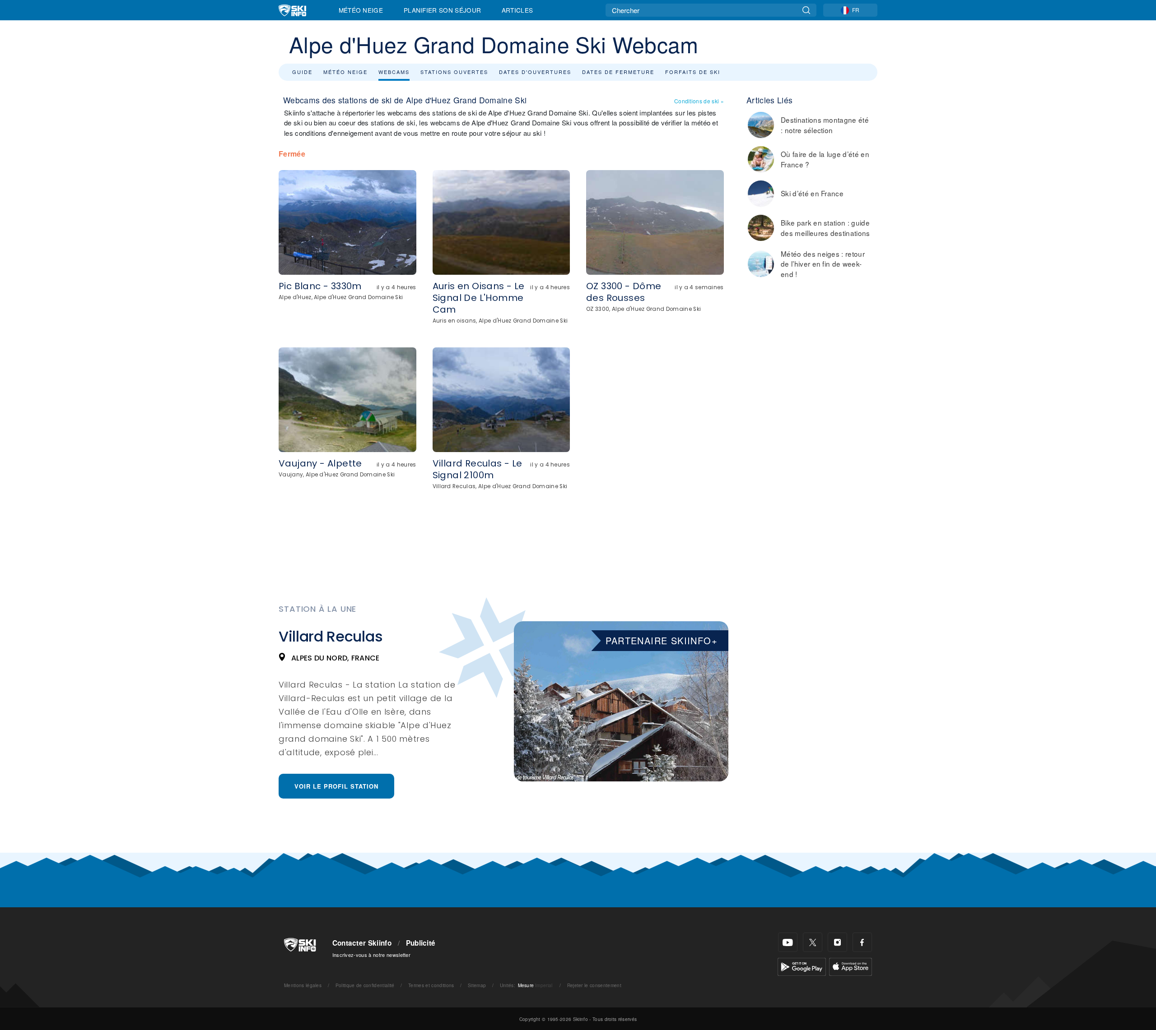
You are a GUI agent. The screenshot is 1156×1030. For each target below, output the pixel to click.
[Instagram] (837, 942)
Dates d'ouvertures (535, 71)
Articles (517, 9)
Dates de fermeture (618, 71)
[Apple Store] (850, 965)
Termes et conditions (431, 985)
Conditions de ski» (699, 101)
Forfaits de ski (692, 71)
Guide (302, 71)
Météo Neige (361, 9)
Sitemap (477, 985)
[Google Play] (802, 965)
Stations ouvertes (454, 71)
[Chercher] (806, 10)
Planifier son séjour (442, 9)
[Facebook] (862, 942)
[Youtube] (787, 942)
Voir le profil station (336, 786)
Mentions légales (303, 985)
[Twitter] (812, 942)
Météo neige (345, 71)
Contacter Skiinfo (362, 943)
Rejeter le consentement (594, 985)
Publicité (421, 943)
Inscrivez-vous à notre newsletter (371, 954)
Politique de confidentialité (365, 985)
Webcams (394, 71)
